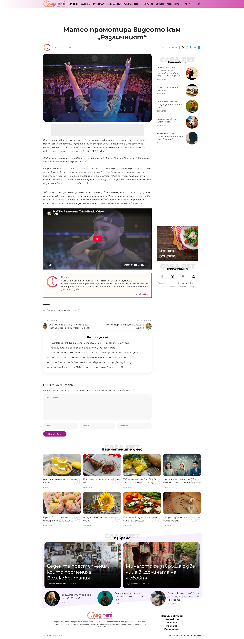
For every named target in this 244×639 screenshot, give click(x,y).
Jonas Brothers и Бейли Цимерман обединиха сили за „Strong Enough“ (92, 362)
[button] (199, 4)
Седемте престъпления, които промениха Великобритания (78, 572)
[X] (172, 280)
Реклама (171, 626)
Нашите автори (172, 616)
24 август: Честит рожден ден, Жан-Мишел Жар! (169, 104)
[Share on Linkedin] (191, 47)
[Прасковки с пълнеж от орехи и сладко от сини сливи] (62, 503)
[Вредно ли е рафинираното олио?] (102, 503)
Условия (172, 622)
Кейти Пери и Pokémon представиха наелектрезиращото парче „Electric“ (96, 352)
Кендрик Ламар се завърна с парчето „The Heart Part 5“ (84, 347)
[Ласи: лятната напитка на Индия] (62, 465)
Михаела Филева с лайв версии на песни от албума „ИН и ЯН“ (88, 367)
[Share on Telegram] (195, 47)
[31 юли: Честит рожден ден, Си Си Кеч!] (52, 598)
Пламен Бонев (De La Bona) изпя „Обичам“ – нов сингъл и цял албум (91, 343)
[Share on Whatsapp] (187, 47)
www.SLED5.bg (142, 294)
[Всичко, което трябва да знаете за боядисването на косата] (158, 598)
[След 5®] (54, 4)
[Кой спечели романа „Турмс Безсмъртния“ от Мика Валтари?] (192, 138)
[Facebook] (162, 280)
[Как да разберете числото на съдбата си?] (182, 503)
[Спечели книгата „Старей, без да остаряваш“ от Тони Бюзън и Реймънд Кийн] (192, 73)
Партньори (171, 629)
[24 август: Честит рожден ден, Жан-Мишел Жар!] (192, 106)
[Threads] (193, 280)
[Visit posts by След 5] (47, 47)
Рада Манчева (132, 584)
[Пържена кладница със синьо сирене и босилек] (142, 503)
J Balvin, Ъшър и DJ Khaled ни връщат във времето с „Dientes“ (89, 357)
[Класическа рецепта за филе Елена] (102, 465)
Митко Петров (71, 310)
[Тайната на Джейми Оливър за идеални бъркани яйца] (142, 465)
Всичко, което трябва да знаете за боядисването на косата (183, 596)
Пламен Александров (56, 584)
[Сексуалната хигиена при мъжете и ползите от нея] (105, 598)
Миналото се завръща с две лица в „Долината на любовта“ (160, 572)
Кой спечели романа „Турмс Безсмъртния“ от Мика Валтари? (170, 136)
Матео (59, 310)
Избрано (122, 538)
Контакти (172, 619)
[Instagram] (183, 280)
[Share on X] (183, 47)
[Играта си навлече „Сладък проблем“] (192, 122)
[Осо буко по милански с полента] (192, 90)
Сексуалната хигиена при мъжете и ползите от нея (131, 596)
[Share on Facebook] (179, 47)
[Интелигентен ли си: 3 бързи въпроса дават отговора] (182, 465)
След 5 (55, 47)
